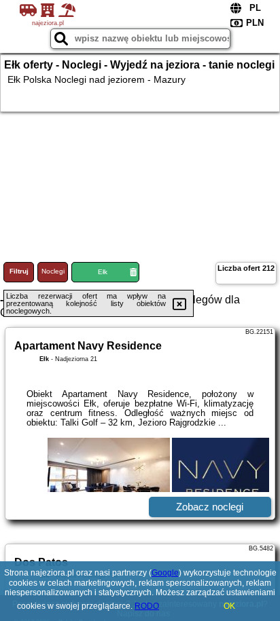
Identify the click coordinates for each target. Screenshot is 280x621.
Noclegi (53, 271)
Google (165, 573)
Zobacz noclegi (209, 506)
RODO (147, 606)
